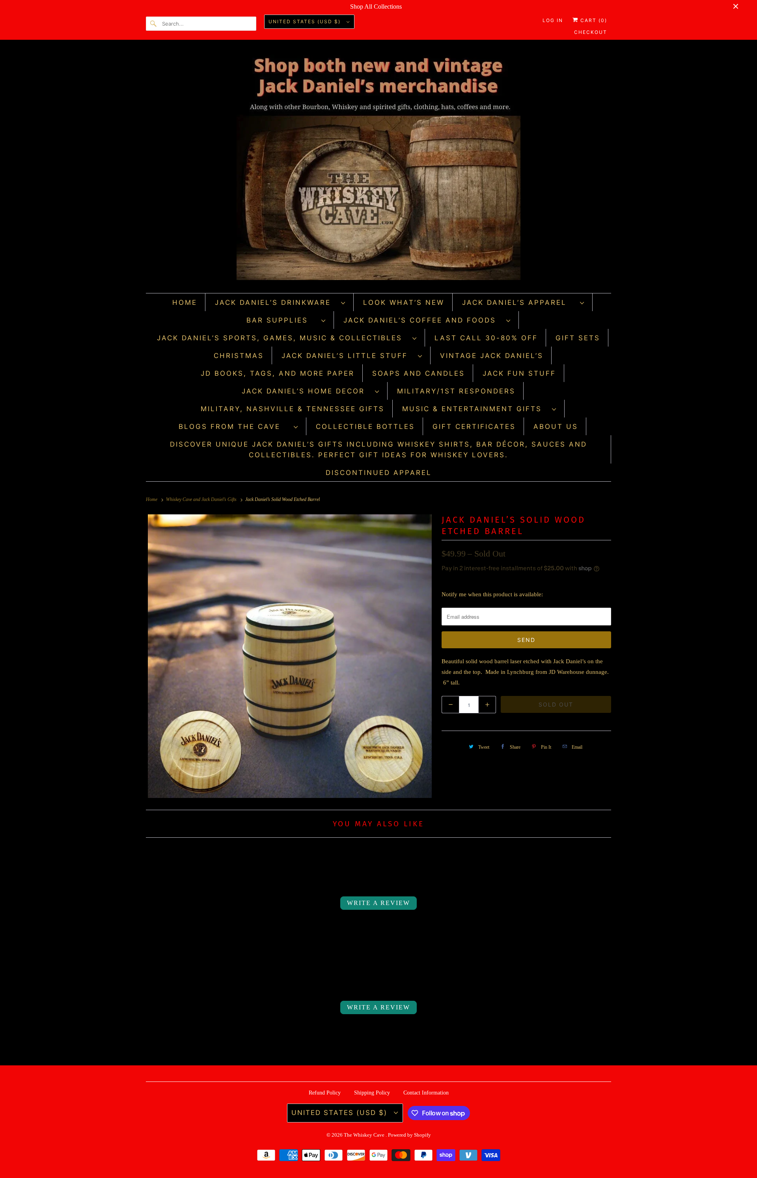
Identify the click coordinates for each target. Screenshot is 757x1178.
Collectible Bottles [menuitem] (365, 426)
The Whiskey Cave (365, 1135)
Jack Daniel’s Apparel (519, 302)
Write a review (378, 903)
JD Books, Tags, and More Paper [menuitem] (277, 373)
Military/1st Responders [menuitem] (456, 391)
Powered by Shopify (409, 1135)
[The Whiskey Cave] (378, 168)
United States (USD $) (305, 21)
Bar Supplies (281, 320)
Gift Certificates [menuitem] (474, 426)
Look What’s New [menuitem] (403, 302)
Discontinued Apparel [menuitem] (379, 473)
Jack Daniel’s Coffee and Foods (422, 320)
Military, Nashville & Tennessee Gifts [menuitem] (292, 409)
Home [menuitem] (184, 302)
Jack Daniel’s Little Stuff (348, 356)
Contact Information (426, 1093)
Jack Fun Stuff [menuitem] (519, 373)
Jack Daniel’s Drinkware (276, 302)
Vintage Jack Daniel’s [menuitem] (491, 356)
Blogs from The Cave (234, 426)
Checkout (590, 32)
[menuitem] (280, 302)
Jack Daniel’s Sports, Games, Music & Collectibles (282, 338)
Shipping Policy (372, 1093)
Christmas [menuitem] (239, 356)
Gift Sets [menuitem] (578, 338)
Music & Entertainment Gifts (475, 409)
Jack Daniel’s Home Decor (306, 391)
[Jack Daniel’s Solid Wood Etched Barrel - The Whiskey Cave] (290, 656)
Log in (553, 20)
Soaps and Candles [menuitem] (418, 373)
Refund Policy (325, 1093)
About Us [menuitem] (555, 426)
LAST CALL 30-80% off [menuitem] (486, 338)
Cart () (592, 20)
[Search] (154, 24)
